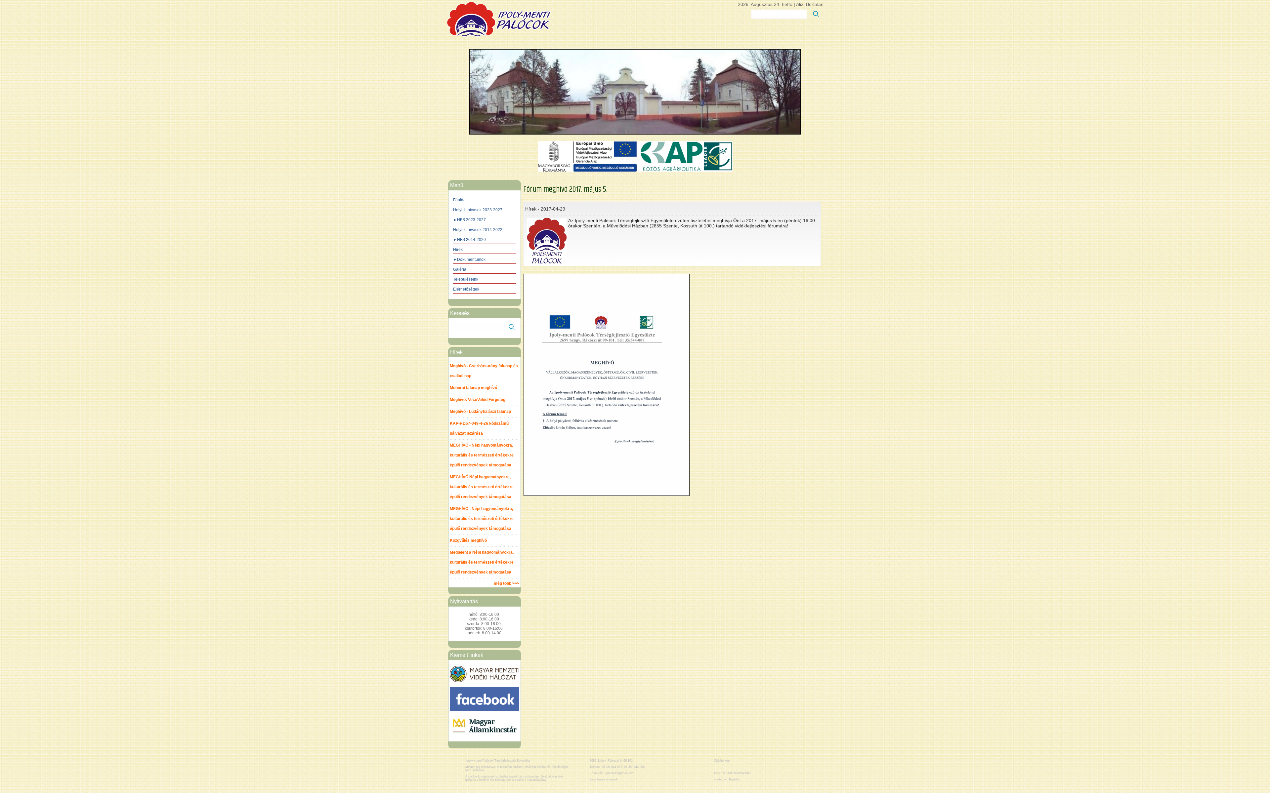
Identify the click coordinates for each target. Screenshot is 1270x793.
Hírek (458, 249)
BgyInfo (734, 779)
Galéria (459, 269)
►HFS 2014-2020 (469, 239)
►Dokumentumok (469, 259)
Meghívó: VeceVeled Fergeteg (477, 399)
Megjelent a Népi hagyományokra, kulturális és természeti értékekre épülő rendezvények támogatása (482, 562)
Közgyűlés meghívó (468, 540)
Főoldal (460, 200)
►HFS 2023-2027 (469, 220)
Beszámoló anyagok (603, 779)
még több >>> (506, 583)
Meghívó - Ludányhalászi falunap (480, 411)
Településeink (465, 279)
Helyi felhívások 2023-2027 (477, 210)
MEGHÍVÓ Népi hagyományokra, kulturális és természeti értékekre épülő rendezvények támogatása (482, 487)
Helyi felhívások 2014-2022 (477, 229)
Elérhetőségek (466, 289)
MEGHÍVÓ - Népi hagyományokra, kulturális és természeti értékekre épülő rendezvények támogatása (482, 455)
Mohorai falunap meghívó (473, 387)
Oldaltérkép (722, 760)
